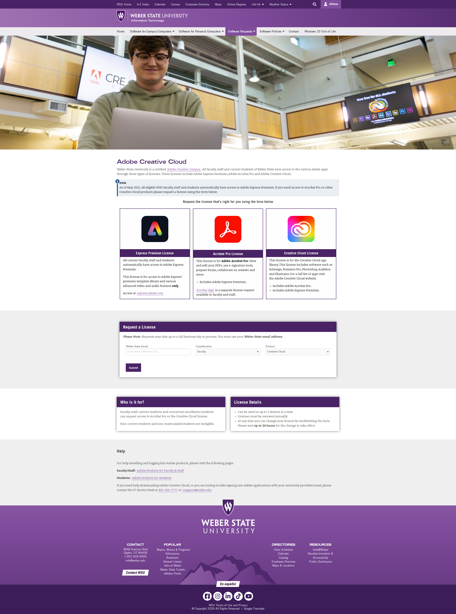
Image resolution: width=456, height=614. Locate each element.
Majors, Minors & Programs (173, 549)
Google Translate (254, 608)
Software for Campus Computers (150, 31)
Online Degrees (236, 4)
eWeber (333, 4)
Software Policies (270, 31)
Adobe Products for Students (151, 478)
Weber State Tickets (172, 569)
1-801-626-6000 (135, 556)
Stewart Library (172, 561)
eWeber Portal (172, 573)
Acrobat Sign (205, 290)
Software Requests (240, 31)
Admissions (172, 553)
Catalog (283, 557)
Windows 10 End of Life (320, 31)
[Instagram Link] (217, 596)
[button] (173, 31)
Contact (294, 31)
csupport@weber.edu (196, 490)
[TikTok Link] (238, 596)
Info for (256, 4)
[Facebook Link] (207, 596)
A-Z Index (143, 4)
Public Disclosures (320, 561)
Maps (218, 4)
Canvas (175, 4)
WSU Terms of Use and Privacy (228, 605)
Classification (204, 346)
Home (120, 31)
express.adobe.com (150, 293)
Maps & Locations (283, 565)
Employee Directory (197, 4)
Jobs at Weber (172, 565)
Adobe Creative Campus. (184, 169)
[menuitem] (124, 4)
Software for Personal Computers (200, 31)
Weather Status (279, 4)
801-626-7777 (168, 490)
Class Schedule (283, 549)
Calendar (160, 4)
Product (270, 346)
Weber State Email (137, 346)
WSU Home (124, 4)
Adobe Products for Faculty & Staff (160, 470)
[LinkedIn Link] (228, 596)
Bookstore (172, 557)
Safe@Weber (320, 549)
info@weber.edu (135, 560)
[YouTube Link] (248, 596)
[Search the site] (314, 4)
